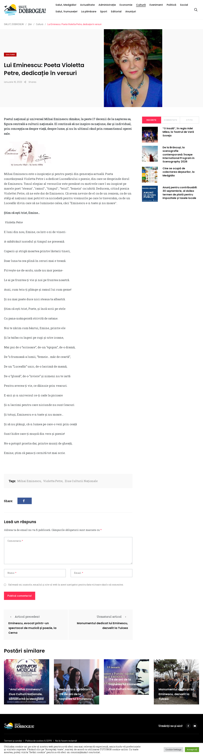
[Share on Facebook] (24, 501)
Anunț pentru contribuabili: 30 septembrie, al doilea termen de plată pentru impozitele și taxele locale (180, 193)
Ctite (189, 120)
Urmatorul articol (109, 616)
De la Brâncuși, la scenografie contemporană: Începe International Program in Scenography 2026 (178, 155)
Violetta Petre (53, 481)
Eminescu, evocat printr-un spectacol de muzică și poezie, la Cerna (32, 628)
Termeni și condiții (13, 741)
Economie (126, 5)
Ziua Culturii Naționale (81, 481)
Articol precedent (27, 616)
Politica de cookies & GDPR (38, 741)
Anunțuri (130, 11)
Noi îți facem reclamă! (66, 741)
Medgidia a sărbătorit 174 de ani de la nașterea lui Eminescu (75, 694)
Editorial (116, 11)
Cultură (141, 5)
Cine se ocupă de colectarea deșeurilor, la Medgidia (178, 172)
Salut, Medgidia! (66, 5)
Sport (103, 11)
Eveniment (156, 5)
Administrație (107, 5)
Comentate (170, 120)
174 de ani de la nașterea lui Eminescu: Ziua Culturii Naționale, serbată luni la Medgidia (125, 689)
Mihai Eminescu (29, 481)
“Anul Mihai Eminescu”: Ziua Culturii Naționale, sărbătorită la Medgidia (26, 694)
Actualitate (87, 5)
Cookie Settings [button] (173, 749)
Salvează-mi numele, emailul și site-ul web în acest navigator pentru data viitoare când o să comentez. (66, 584)
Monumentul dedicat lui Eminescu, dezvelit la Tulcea (176, 694)
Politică (171, 5)
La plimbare (88, 11)
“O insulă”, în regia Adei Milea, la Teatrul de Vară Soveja (178, 132)
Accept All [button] (192, 749)
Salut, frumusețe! (66, 11)
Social (184, 5)
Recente (151, 120)
